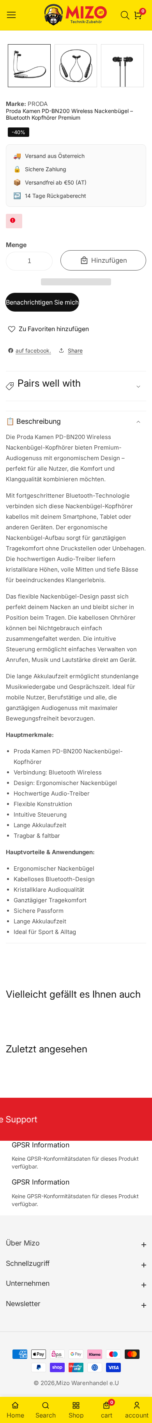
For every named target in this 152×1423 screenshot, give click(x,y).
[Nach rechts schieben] (140, 66)
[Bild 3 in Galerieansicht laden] (122, 65)
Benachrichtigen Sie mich (42, 302)
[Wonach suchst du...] (126, 15)
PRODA (38, 104)
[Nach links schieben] (12, 66)
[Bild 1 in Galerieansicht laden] (29, 65)
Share (75, 350)
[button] (76, 281)
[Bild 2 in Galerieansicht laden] (76, 65)
